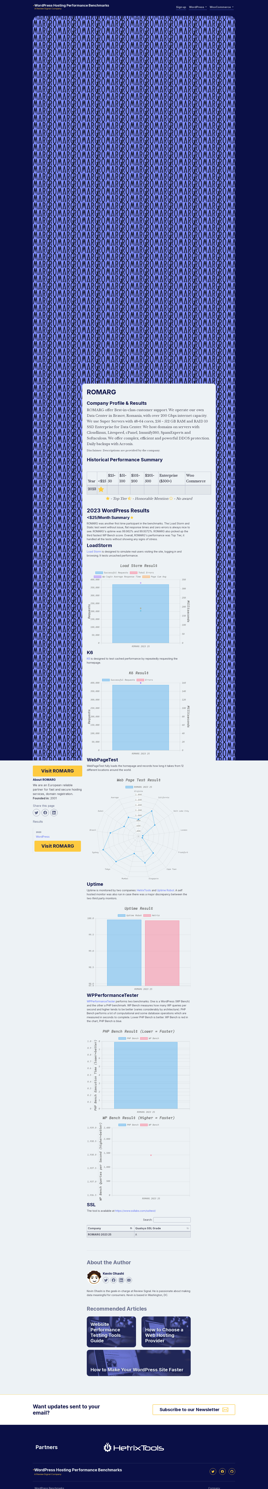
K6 (88, 658)
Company (94, 1228)
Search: (147, 1219)
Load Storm (94, 551)
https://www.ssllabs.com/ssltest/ (135, 1210)
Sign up (181, 7)
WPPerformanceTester (101, 1001)
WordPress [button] (197, 7)
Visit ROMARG (57, 771)
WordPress (43, 836)
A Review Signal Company (47, 8)
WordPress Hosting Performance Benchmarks (71, 5)
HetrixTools (144, 890)
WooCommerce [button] (220, 7)
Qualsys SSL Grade (148, 1228)
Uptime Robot (165, 890)
